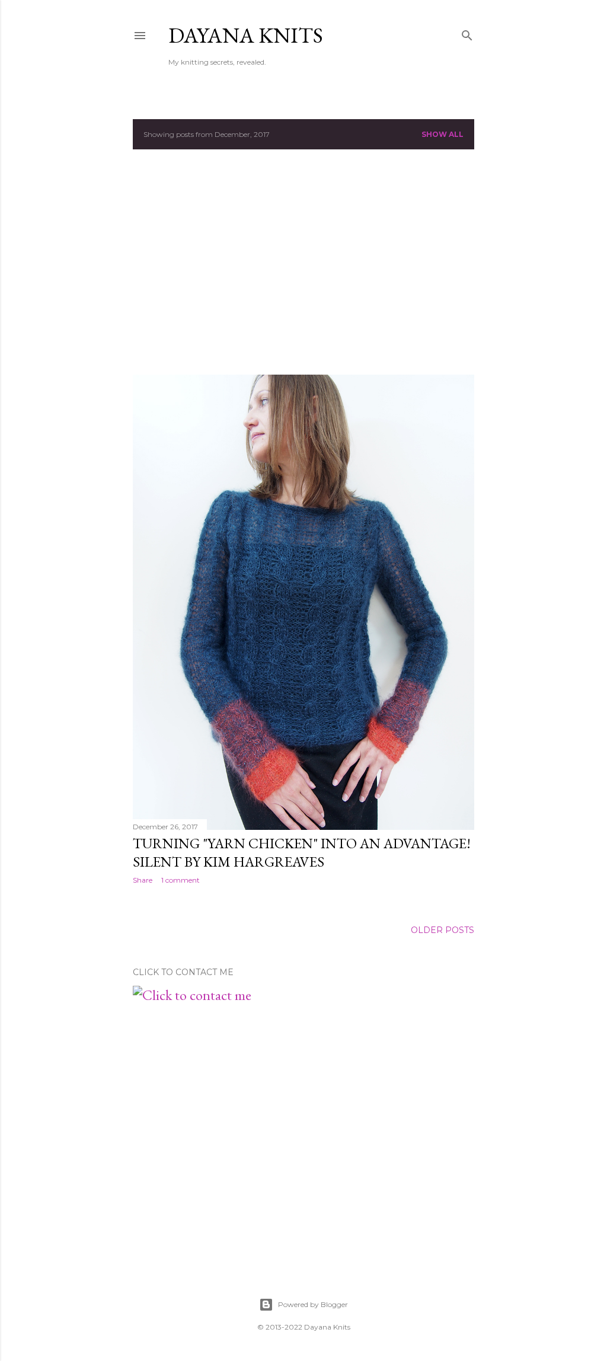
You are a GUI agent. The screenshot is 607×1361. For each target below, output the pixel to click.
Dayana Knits (245, 35)
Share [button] (142, 880)
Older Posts (442, 930)
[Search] (467, 33)
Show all (442, 134)
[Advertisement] (303, 262)
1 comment (180, 880)
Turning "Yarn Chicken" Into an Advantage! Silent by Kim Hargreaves (302, 852)
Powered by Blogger (313, 1304)
